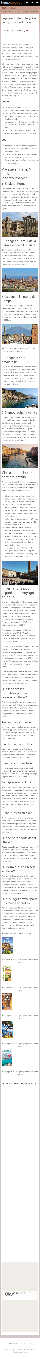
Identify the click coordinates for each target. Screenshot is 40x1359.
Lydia (25, 30)
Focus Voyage (13, 1343)
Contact (6, 1349)
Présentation (14, 1349)
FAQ (34, 1349)
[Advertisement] (20, 1174)
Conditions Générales (20, 1352)
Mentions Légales (26, 1349)
